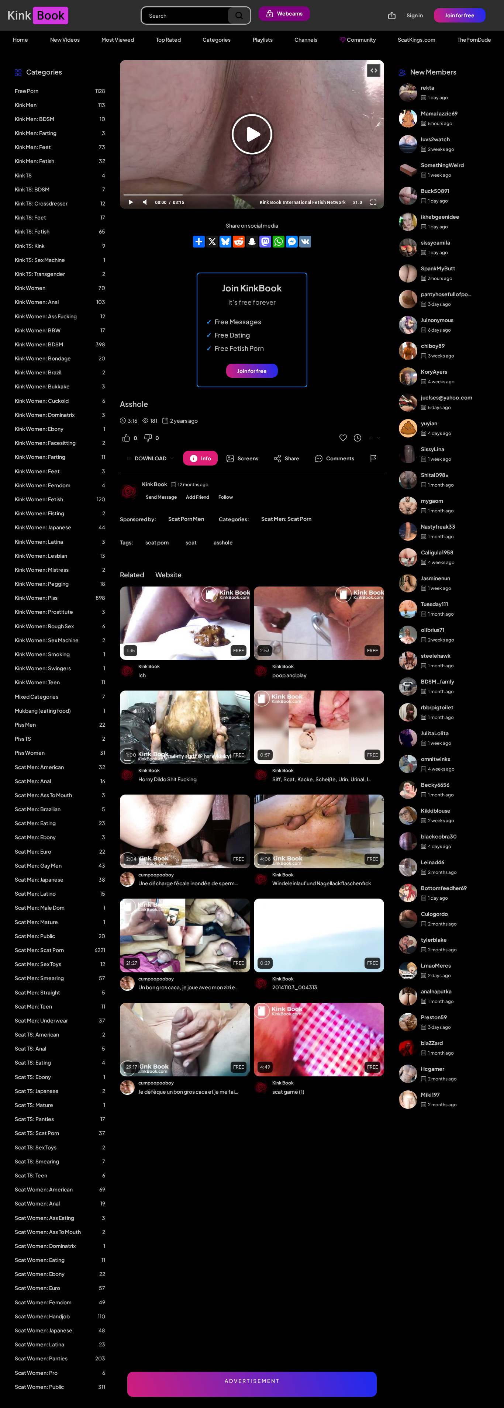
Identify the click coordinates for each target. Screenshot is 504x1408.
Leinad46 (432, 862)
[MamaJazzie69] (408, 118)
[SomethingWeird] (408, 170)
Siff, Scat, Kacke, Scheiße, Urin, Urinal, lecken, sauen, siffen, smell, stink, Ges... (322, 779)
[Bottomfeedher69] (408, 893)
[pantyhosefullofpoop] (408, 299)
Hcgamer (432, 1068)
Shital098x (435, 474)
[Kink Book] (129, 491)
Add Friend (197, 497)
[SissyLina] (408, 454)
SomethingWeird (442, 165)
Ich (142, 675)
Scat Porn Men (186, 518)
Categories (217, 39)
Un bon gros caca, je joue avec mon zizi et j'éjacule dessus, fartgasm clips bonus (188, 987)
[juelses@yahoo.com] (408, 402)
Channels (305, 39)
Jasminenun (435, 578)
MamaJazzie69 (439, 113)
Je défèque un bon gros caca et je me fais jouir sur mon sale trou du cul (188, 1091)
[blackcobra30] (408, 841)
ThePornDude (474, 39)
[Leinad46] (408, 867)
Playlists (263, 39)
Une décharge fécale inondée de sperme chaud (188, 883)
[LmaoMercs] (408, 970)
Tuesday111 (434, 604)
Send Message (161, 497)
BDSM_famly (437, 681)
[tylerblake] (408, 944)
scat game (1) (288, 1091)
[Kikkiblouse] (408, 815)
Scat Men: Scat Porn (286, 518)
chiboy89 (433, 345)
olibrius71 (433, 629)
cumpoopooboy (156, 875)
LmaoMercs (436, 965)
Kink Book (154, 484)
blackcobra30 (439, 836)
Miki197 (430, 1094)
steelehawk (436, 655)
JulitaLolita (435, 733)
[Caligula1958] (408, 557)
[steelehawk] (408, 660)
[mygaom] (408, 506)
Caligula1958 (437, 552)
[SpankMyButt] (408, 273)
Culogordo (434, 913)
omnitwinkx (436, 758)
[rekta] (408, 92)
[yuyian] (408, 428)
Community (361, 39)
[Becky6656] (408, 790)
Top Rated (168, 39)
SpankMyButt (438, 268)
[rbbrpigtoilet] (408, 712)
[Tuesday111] (408, 609)
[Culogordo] (408, 919)
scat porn (157, 542)
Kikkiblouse (436, 810)
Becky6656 (435, 784)
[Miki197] (408, 1099)
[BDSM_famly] (408, 686)
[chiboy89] (408, 351)
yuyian (429, 423)
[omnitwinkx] (408, 764)
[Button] (373, 458)
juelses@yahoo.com (446, 397)
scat (191, 542)
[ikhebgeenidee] (408, 221)
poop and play (289, 675)
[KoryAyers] (408, 376)
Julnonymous (437, 319)
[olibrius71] (408, 635)
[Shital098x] (408, 480)
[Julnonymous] (408, 325)
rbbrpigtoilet (437, 707)
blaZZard (432, 1042)
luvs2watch (435, 139)
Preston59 (434, 1017)
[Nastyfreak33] (408, 531)
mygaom (432, 500)
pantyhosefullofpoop (446, 294)
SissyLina (432, 449)
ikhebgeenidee (440, 216)
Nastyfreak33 (438, 526)
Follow (225, 497)
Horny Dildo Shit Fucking (167, 779)
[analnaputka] (408, 996)
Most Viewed (117, 39)
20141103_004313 (294, 987)
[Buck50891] (408, 196)
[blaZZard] (408, 1048)
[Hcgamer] (408, 1074)
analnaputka (436, 991)
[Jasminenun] (408, 583)
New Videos (65, 39)
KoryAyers (434, 371)
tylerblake (434, 939)
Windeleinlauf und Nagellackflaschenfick (321, 883)
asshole (223, 542)
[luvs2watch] (408, 144)
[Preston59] (408, 1022)
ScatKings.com (416, 39)
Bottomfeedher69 (444, 888)
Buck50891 (435, 190)
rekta (427, 87)
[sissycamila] (408, 247)
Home (20, 39)
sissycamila (435, 242)
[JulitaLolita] (408, 738)
